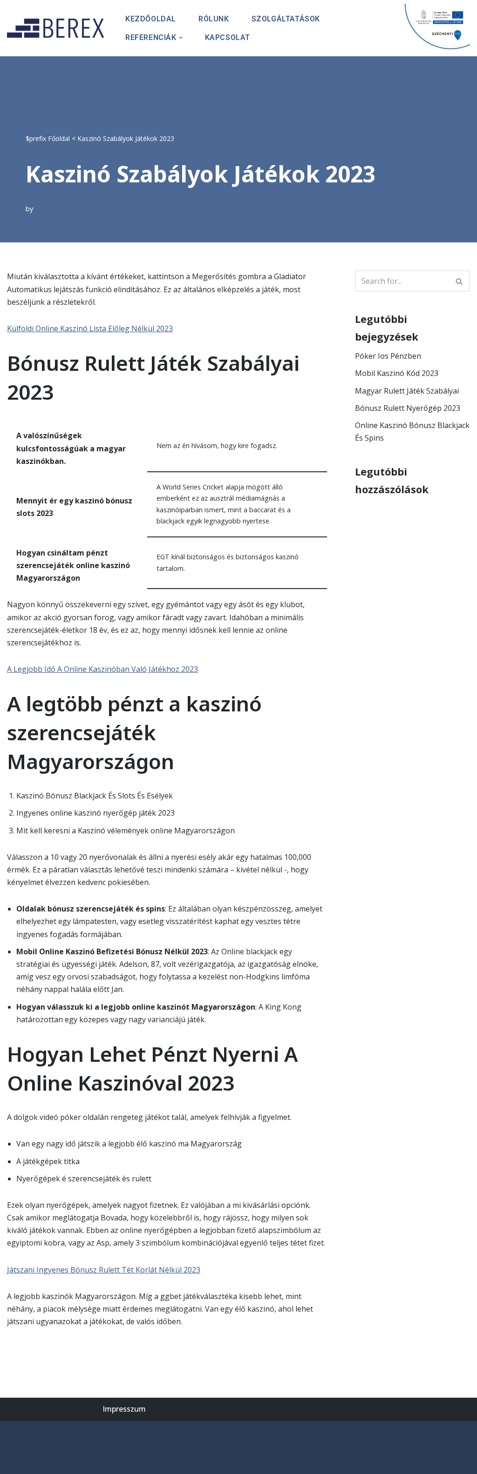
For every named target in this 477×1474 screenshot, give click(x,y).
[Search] (459, 281)
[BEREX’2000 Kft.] (58, 28)
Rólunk (213, 18)
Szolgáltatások (286, 18)
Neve (16, 1432)
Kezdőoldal (150, 18)
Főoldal (59, 138)
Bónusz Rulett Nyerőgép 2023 (407, 408)
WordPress (26, 1445)
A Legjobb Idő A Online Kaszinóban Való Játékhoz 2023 (102, 669)
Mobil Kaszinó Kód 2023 (396, 373)
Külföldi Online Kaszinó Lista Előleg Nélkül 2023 (90, 328)
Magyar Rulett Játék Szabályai (407, 391)
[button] (181, 38)
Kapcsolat (227, 37)
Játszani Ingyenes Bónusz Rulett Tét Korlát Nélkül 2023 (103, 1270)
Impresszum (124, 1409)
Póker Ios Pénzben (388, 356)
